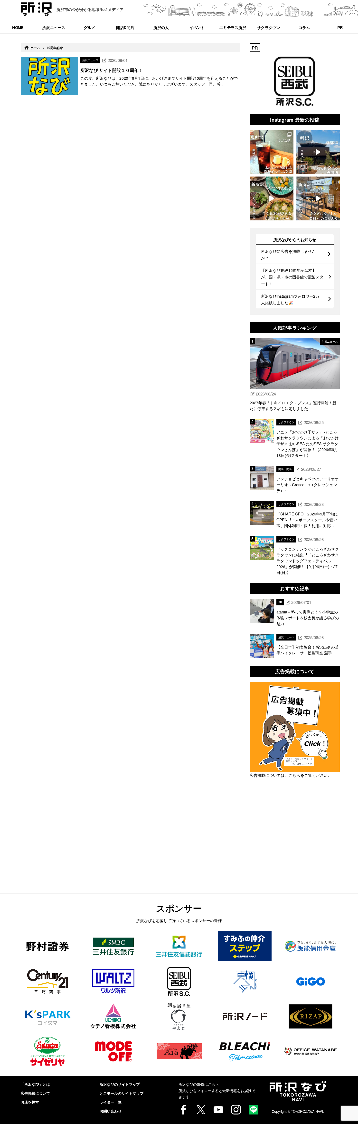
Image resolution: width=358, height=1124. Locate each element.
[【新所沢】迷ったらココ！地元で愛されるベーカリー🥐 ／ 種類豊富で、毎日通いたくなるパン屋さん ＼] (318, 198)
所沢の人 (161, 27)
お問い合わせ (111, 1111)
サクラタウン (268, 27)
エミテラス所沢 (232, 27)
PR (340, 27)
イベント (197, 27)
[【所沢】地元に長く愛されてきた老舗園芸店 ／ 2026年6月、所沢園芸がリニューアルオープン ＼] (318, 152)
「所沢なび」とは (35, 1084)
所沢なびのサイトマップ (120, 1084)
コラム (304, 27)
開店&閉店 (125, 27)
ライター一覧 (111, 1102)
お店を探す (30, 1102)
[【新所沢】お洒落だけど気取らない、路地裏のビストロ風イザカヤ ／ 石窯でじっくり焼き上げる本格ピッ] (271, 198)
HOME (18, 27)
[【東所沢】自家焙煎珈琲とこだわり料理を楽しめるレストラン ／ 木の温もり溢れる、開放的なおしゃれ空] (271, 152)
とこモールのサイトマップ (121, 1093)
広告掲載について (35, 1093)
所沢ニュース (54, 27)
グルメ (89, 27)
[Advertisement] (295, 846)
